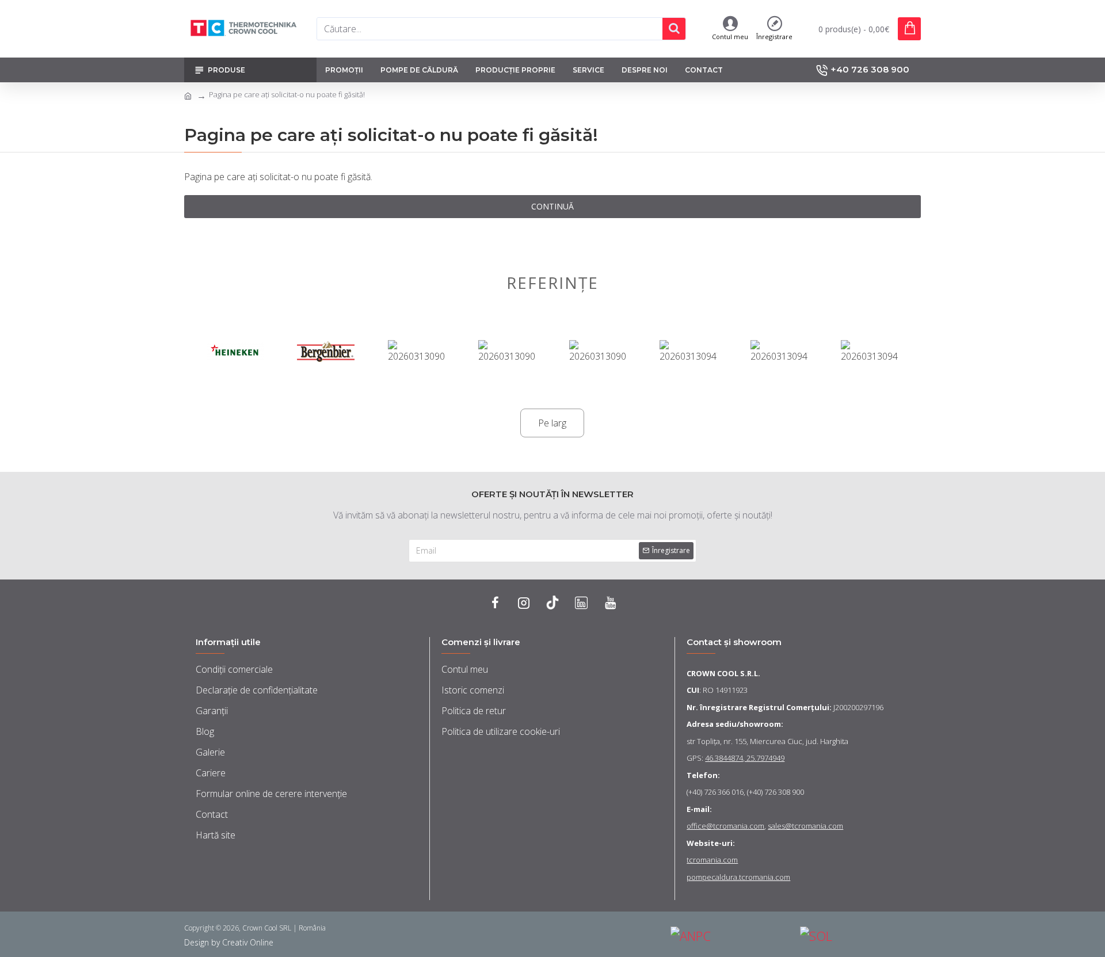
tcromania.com (712, 860)
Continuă (552, 206)
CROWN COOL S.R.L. (723, 673)
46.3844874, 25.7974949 (744, 758)
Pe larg (552, 423)
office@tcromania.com (725, 826)
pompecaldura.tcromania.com (738, 877)
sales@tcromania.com (805, 826)
